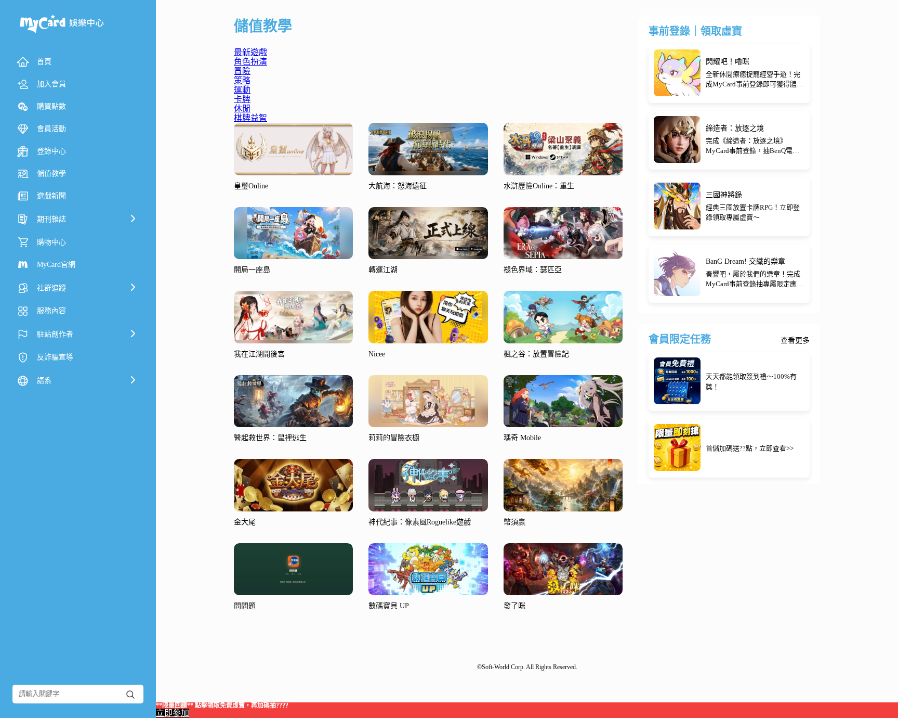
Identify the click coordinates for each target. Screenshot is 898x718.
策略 (242, 80)
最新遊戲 (250, 52)
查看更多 (795, 340)
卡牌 (242, 99)
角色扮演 (250, 61)
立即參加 (172, 713)
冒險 (242, 71)
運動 (242, 89)
